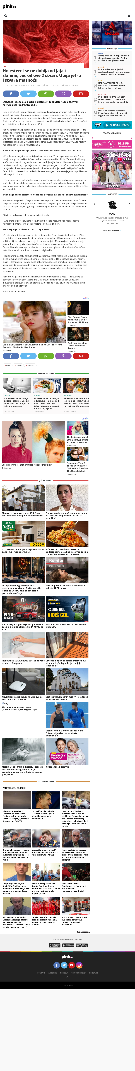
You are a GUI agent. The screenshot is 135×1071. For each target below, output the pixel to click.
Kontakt (41, 973)
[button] (6, 389)
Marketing (52, 973)
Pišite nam (93, 973)
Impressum (64, 973)
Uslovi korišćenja (78, 973)
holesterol (30, 365)
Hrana (7, 365)
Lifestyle (7, 66)
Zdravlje (18, 365)
